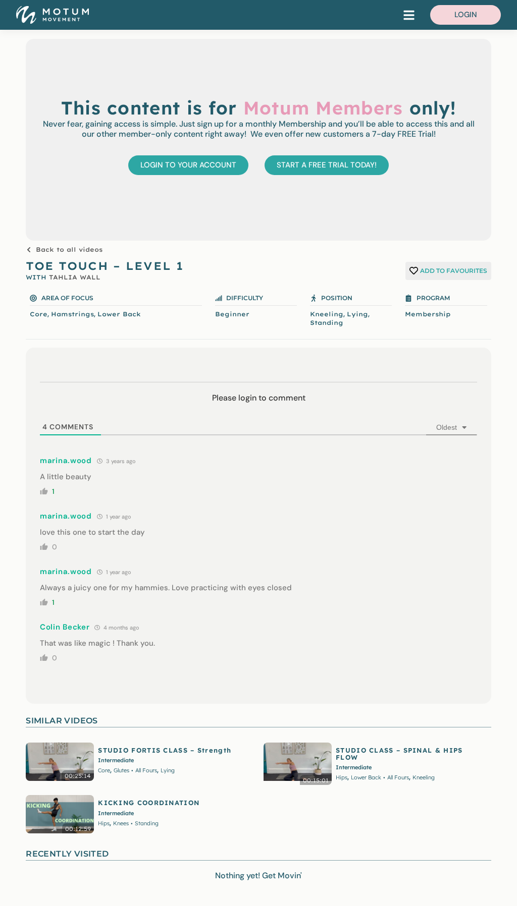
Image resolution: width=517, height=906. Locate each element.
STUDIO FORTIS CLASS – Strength (164, 750)
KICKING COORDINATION (148, 803)
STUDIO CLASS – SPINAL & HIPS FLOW (399, 753)
